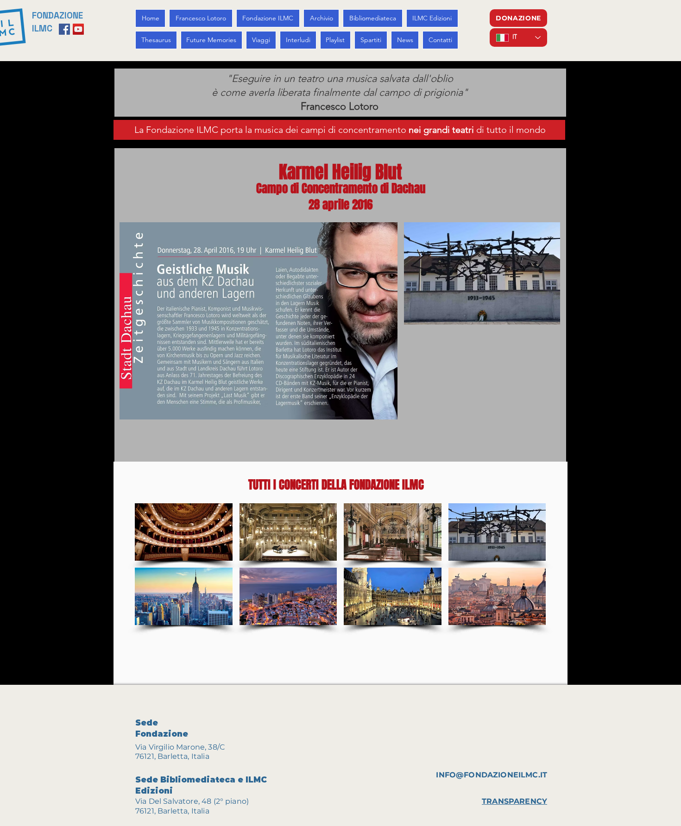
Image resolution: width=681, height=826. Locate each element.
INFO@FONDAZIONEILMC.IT (491, 774)
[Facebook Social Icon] (64, 29)
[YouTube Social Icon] (78, 29)
